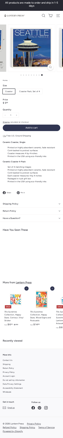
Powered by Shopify (13, 431)
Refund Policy (9, 427)
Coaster (9, 91)
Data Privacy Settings (12, 384)
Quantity (7, 109)
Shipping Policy (10, 204)
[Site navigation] (58, 15)
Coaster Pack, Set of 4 (29, 91)
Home (5, 80)
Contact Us (7, 360)
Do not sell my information (14, 380)
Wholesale (7, 392)
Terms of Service (46, 427)
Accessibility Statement (13, 388)
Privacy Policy (9, 372)
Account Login (9, 376)
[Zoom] (50, 67)
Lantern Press (24, 282)
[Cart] (50, 15)
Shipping (6, 122)
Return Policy (9, 211)
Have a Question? (11, 218)
